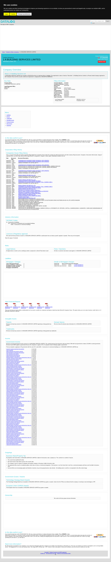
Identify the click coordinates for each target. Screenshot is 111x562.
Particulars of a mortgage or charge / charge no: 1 (29, 192)
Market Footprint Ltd (54, 552)
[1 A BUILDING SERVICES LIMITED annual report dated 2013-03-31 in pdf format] (16, 304)
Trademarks (9, 118)
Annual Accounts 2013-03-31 (16, 307)
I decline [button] (13, 14)
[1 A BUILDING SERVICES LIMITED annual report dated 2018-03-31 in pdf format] (40, 304)
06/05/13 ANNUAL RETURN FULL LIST (27, 189)
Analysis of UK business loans (64, 553)
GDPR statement (63, 552)
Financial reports (10, 122)
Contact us (42, 553)
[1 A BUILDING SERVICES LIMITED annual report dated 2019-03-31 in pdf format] (48, 304)
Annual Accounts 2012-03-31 (24, 307)
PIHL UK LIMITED (9, 350)
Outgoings (9, 125)
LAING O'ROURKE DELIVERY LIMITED (13, 366)
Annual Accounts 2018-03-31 (40, 307)
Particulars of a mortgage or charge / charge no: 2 (29, 190)
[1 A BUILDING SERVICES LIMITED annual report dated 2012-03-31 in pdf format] (24, 304)
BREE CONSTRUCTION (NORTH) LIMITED (14, 351)
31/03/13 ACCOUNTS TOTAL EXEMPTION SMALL (29, 187)
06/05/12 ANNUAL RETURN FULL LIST (27, 194)
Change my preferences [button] (24, 14)
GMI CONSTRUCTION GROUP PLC (13, 355)
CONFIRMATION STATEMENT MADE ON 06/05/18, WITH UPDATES (33, 165)
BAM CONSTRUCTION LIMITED (12, 363)
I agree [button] (6, 14)
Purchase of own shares (23, 196)
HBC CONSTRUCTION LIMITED (12, 353)
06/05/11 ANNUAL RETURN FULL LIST (27, 198)
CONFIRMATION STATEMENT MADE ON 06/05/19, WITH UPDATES (33, 160)
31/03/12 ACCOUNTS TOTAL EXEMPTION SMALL (29, 193)
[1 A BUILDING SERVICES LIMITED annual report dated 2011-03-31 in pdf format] (32, 304)
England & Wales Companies (12, 52)
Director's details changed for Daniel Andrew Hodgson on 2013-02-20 (33, 191)
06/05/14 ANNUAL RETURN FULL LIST (27, 185)
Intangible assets (10, 120)
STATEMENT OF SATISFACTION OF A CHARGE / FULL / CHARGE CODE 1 (35, 182)
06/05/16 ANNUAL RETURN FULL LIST (27, 175)
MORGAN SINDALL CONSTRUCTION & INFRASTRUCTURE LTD (18, 357)
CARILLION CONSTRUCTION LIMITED (13, 372)
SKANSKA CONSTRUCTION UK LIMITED (14, 367)
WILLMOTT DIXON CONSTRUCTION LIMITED (15, 349)
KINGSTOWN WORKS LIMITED (12, 370)
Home (3, 52)
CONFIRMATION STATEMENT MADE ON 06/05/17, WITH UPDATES (33, 170)
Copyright (46, 552)
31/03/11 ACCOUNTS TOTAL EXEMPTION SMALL (29, 195)
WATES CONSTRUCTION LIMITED (13, 356)
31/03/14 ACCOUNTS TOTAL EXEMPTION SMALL (29, 181)
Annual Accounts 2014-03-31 (8, 307)
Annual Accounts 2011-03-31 (32, 307)
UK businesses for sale (51, 553)
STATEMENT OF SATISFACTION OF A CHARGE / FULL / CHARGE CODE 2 (35, 186)
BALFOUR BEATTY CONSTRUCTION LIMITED (15, 352)
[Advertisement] (47, 37)
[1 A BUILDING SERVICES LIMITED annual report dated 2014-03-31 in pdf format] (8, 304)
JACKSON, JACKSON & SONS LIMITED (14, 358)
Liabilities (9, 115)
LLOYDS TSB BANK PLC (78, 264)
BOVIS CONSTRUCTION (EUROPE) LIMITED (15, 369)
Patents (8, 116)
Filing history (9, 123)
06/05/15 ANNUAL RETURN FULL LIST (27, 179)
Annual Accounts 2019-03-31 (48, 307)
